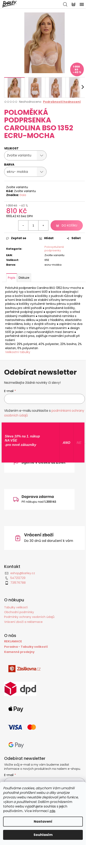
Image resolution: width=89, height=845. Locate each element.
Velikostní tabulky (17, 352)
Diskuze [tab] (24, 278)
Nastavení (43, 821)
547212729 (17, 578)
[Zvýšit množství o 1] (43, 225)
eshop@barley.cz (22, 573)
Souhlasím (43, 834)
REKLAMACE (13, 641)
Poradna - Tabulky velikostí (26, 646)
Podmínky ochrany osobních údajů (29, 617)
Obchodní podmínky (19, 612)
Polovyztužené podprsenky (54, 248)
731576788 (18, 583)
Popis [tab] (11, 278)
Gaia (22, 195)
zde (52, 811)
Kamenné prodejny (19, 652)
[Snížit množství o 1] (23, 225)
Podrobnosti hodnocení (62, 102)
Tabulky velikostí (16, 607)
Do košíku (69, 225)
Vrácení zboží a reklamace (23, 622)
